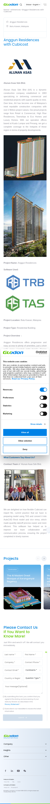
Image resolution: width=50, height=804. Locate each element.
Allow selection (25, 441)
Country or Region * (13, 675)
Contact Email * (12, 667)
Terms (14, 791)
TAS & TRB (6, 782)
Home (6, 10)
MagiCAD (6, 787)
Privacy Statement (12, 704)
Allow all (25, 432)
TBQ (13, 782)
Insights (7, 750)
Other (6, 757)
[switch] (43, 398)
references (16, 10)
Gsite (19, 782)
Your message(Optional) (16, 683)
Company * (11, 659)
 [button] (44, 558)
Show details (36, 424)
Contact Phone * (33, 659)
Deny (25, 449)
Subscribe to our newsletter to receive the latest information (23, 710)
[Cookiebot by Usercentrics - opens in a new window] (36, 352)
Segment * (31, 666)
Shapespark (14, 787)
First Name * (31, 651)
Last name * (11, 651)
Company (8, 744)
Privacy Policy (7, 791)
